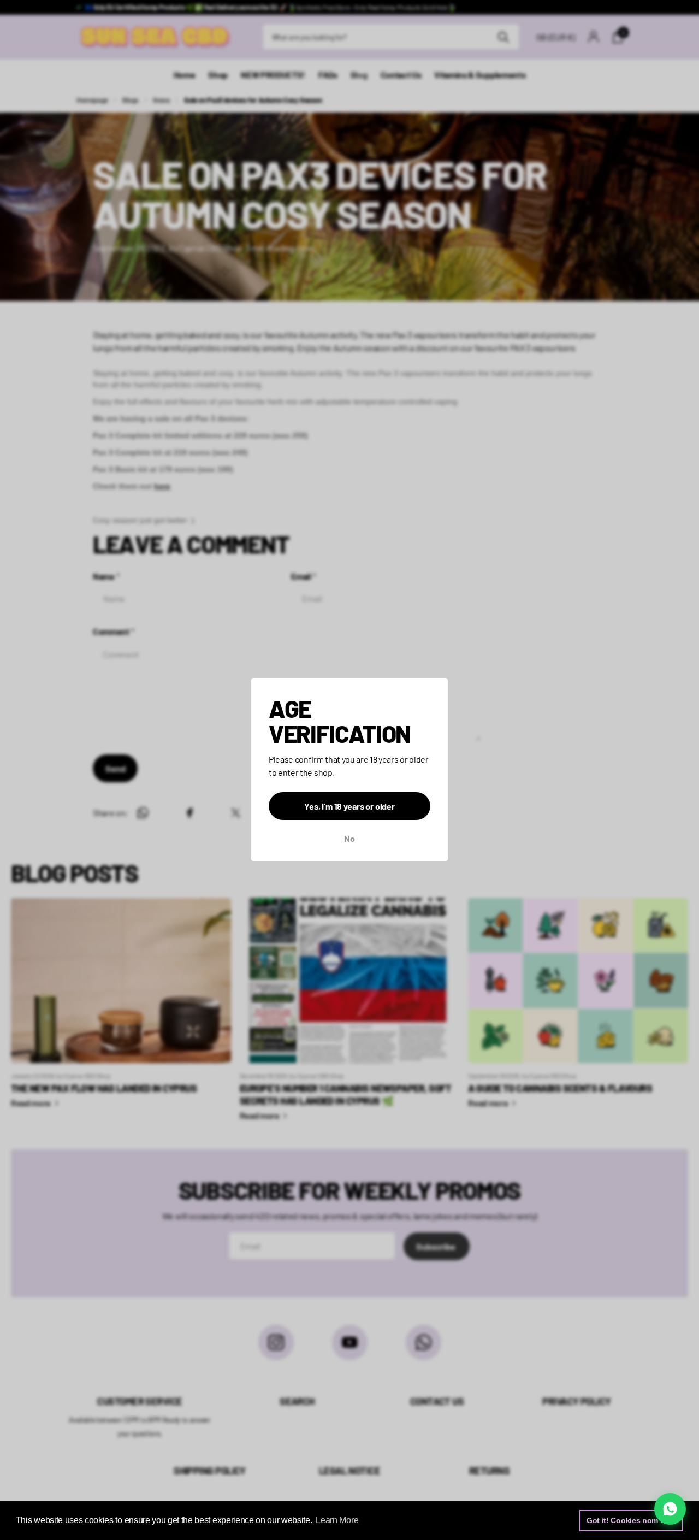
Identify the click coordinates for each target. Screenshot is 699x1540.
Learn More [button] (337, 1520)
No (349, 839)
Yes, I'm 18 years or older (349, 806)
